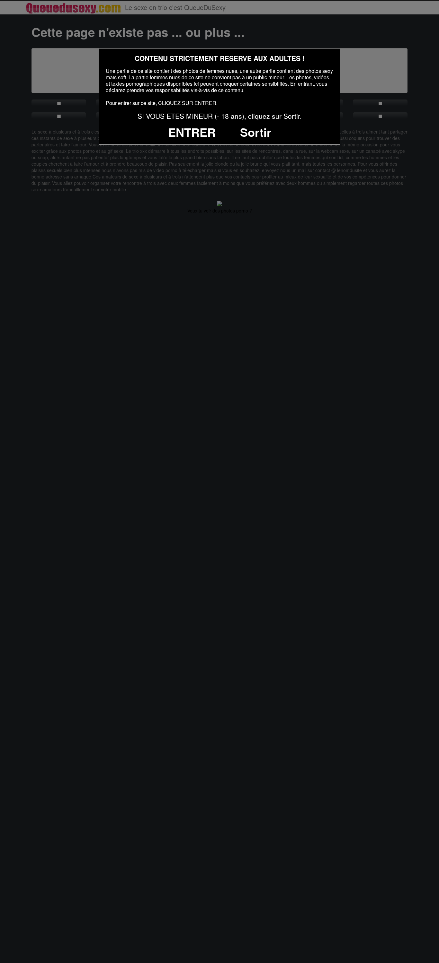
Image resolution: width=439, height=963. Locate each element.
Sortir (255, 132)
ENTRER (192, 132)
